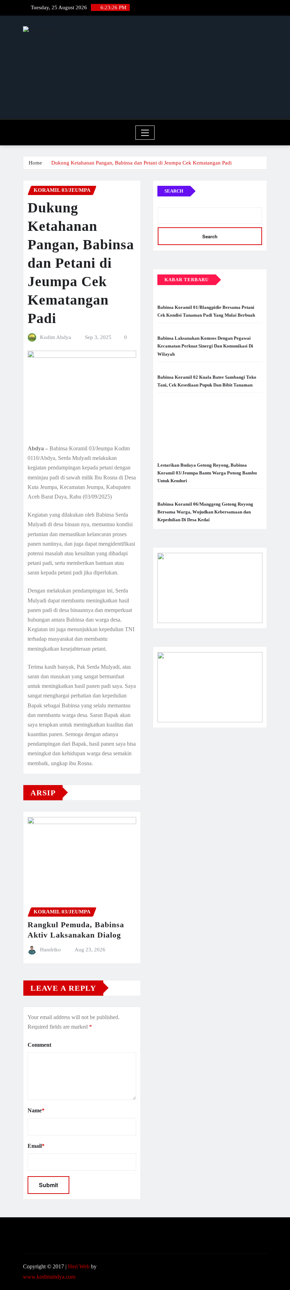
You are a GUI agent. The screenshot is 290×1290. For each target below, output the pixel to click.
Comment (39, 1045)
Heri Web (78, 1266)
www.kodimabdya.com (49, 1277)
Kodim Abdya (55, 337)
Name (36, 1110)
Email (36, 1146)
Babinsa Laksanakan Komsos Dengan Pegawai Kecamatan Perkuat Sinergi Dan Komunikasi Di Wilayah (205, 345)
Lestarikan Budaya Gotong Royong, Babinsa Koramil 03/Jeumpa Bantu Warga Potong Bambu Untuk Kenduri (207, 472)
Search (173, 191)
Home (35, 163)
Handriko (50, 949)
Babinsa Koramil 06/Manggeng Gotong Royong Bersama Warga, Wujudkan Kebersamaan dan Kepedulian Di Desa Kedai (205, 511)
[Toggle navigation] (145, 133)
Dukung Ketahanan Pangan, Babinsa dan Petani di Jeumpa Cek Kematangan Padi (142, 163)
